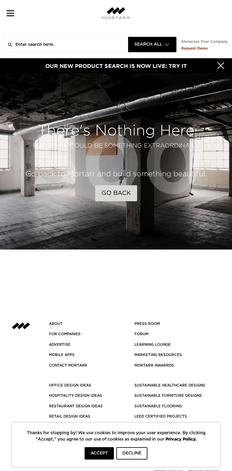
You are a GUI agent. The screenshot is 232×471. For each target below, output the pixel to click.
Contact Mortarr (68, 365)
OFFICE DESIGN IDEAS (70, 385)
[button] (10, 13)
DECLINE (131, 453)
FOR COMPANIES (65, 334)
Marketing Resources (158, 355)
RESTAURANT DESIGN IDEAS (76, 406)
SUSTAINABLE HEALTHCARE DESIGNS (169, 385)
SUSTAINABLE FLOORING (158, 406)
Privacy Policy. (181, 439)
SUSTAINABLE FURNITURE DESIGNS (168, 395)
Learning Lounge (152, 344)
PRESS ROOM (147, 324)
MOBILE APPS (62, 355)
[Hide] (220, 65)
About (56, 324)
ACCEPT (99, 453)
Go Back (116, 193)
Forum (141, 334)
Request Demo (194, 48)
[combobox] (152, 44)
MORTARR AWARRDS (154, 365)
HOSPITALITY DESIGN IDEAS (75, 395)
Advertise (59, 344)
